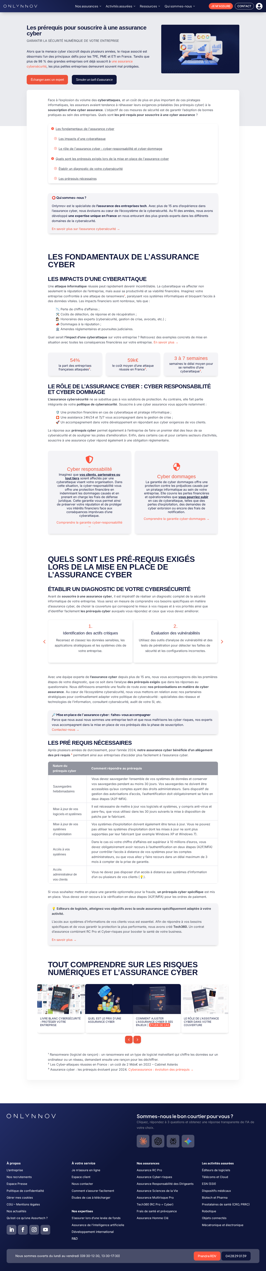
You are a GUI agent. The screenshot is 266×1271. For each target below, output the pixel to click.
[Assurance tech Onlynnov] (20, 6)
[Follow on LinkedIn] (11, 1230)
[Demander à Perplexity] (173, 1141)
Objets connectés (214, 1218)
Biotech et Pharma (214, 1197)
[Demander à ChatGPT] (158, 1141)
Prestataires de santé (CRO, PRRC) (226, 1204)
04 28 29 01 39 (236, 1256)
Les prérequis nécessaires (78, 179)
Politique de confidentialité (25, 1191)
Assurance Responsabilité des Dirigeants (165, 1184)
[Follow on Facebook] (23, 1230)
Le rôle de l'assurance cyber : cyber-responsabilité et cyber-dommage (110, 149)
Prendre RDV (207, 1256)
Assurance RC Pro (149, 1170)
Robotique (209, 1211)
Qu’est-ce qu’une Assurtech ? (27, 1218)
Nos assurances (86, 6)
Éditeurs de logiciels (216, 1170)
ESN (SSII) (209, 1184)
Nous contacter (82, 1184)
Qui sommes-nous (178, 6)
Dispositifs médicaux (216, 1191)
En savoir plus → (166, 342)
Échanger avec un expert (47, 79)
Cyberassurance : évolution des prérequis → (161, 1069)
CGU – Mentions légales (23, 1204)
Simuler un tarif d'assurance (94, 79)
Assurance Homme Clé (152, 1218)
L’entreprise (15, 1170)
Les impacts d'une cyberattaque (82, 139)
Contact (244, 6)
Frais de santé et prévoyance (157, 1211)
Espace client (81, 1177)
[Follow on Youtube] (45, 1230)
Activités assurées (119, 6)
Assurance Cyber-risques (154, 1177)
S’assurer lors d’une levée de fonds (96, 1218)
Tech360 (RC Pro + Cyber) (155, 1204)
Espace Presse (17, 1184)
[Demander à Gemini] (188, 1141)
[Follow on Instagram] (34, 1230)
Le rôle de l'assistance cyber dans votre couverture (201, 1022)
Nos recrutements (19, 1177)
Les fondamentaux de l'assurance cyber (85, 129)
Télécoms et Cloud (215, 1177)
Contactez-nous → (65, 730)
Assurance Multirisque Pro (155, 1197)
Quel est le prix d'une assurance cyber (104, 1020)
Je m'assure (220, 6)
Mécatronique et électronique (222, 1225)
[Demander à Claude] (143, 1141)
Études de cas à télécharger (91, 1197)
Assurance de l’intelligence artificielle (98, 1225)
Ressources (148, 6)
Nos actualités (16, 1211)
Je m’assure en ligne (86, 1170)
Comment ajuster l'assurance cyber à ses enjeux (154, 1022)
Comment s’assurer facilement (93, 1191)
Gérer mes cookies (20, 1197)
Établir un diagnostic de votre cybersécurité (91, 169)
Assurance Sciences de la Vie (157, 1191)
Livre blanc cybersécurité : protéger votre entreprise (60, 1022)
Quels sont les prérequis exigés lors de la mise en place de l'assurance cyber (112, 159)
